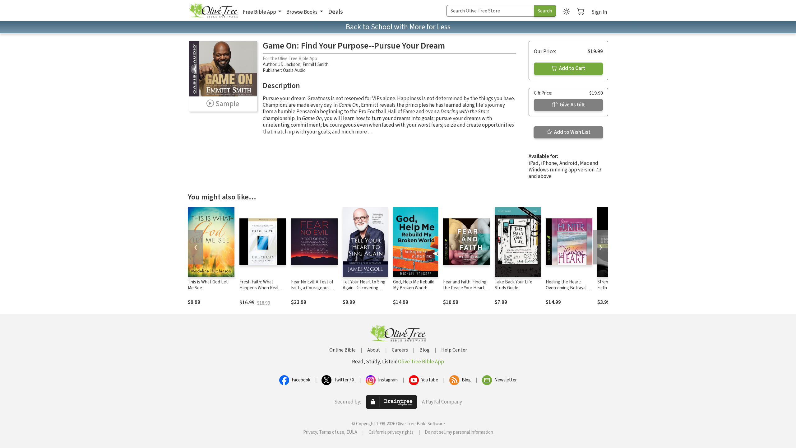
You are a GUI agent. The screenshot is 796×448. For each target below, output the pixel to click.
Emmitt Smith (316, 64)
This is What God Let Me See (208, 285)
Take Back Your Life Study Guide (513, 285)
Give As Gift (572, 105)
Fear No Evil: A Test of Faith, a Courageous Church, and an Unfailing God (312, 291)
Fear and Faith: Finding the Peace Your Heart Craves (465, 288)
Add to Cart (571, 68)
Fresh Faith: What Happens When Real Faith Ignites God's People (258, 291)
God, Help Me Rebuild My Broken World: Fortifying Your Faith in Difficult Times (414, 291)
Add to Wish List (571, 132)
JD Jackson (289, 64)
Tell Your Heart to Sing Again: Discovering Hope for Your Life (364, 288)
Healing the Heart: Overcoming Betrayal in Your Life (568, 288)
